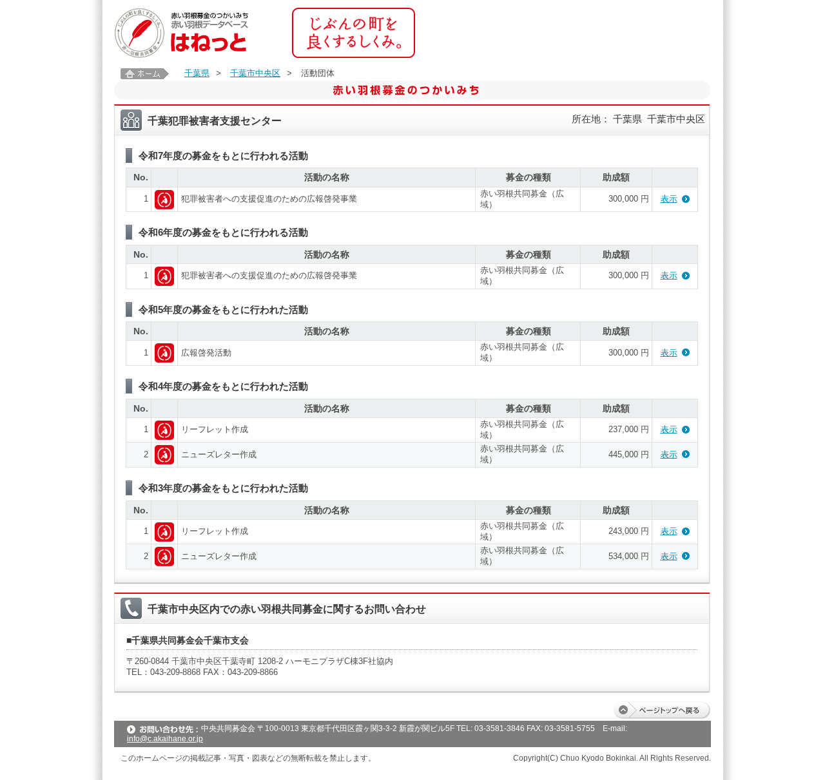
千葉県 (196, 73)
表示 (669, 199)
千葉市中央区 (255, 73)
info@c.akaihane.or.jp (165, 738)
